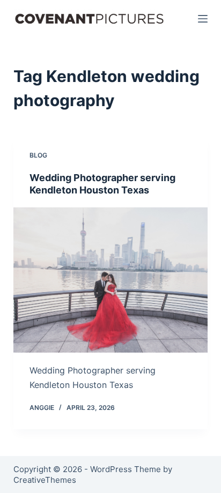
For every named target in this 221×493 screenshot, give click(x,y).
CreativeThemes (44, 480)
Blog (38, 155)
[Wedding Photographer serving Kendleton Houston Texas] (110, 280)
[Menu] (203, 19)
